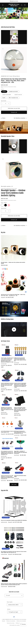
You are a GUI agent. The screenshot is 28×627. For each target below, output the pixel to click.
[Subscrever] (21, 595)
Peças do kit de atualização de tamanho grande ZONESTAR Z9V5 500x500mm (14, 520)
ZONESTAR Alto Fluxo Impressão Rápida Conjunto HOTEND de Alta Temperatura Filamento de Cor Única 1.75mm (7, 409)
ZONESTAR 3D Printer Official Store (12, 619)
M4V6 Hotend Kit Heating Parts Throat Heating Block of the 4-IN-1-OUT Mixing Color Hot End (20, 432)
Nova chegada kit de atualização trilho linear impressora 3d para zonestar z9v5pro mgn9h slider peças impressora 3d (14, 552)
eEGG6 (4, 91)
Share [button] (3, 118)
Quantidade (3, 100)
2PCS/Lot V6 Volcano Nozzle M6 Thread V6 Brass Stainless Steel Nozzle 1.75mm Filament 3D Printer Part (20, 359)
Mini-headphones (13, 97)
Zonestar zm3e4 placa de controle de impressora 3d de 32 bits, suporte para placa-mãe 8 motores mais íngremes (7, 385)
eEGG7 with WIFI (7, 95)
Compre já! (14, 112)
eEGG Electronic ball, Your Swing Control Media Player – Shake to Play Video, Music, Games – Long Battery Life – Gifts (13, 295)
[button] (2, 5)
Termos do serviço (10, 623)
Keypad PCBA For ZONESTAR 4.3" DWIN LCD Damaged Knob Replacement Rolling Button (20, 452)
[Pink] (9, 205)
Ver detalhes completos (19, 118)
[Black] (5, 205)
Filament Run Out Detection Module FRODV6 (20, 476)
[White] (2, 205)
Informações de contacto (15, 625)
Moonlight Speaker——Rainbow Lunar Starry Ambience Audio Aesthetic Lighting (13, 263)
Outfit (3, 97)
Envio (2, 86)
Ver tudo (14, 484)
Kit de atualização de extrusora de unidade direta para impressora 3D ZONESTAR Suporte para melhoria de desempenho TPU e (7, 453)
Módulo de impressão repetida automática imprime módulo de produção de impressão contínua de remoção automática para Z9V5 (14, 584)
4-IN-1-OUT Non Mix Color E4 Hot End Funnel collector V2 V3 (7, 432)
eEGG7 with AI (19, 95)
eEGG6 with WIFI (13, 91)
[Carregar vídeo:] (14, 37)
